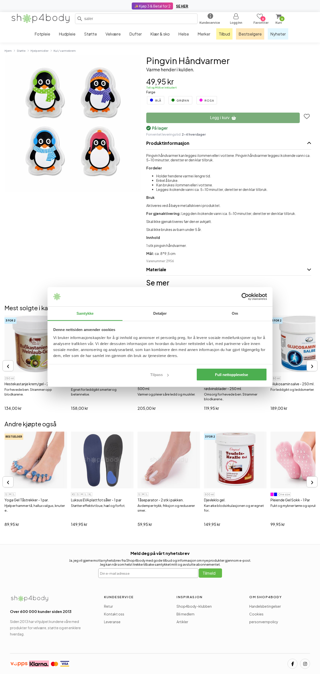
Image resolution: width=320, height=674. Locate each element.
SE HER (182, 6)
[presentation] (8, 365)
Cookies (256, 614)
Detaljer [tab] (160, 313)
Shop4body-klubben (194, 606)
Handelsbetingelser (265, 606)
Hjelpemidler (39, 50)
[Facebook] (293, 664)
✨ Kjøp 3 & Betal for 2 (152, 6)
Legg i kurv (220, 118)
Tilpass (156, 375)
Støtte (21, 50)
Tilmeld (209, 573)
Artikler (182, 621)
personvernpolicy (263, 621)
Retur (108, 606)
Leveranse (112, 621)
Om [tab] (235, 313)
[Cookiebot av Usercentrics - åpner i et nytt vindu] (245, 296)
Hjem (8, 50)
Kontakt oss (114, 614)
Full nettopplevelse (231, 375)
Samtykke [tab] (85, 313)
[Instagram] (305, 664)
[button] (80, 19)
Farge (150, 92)
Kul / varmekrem (65, 50)
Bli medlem (185, 614)
